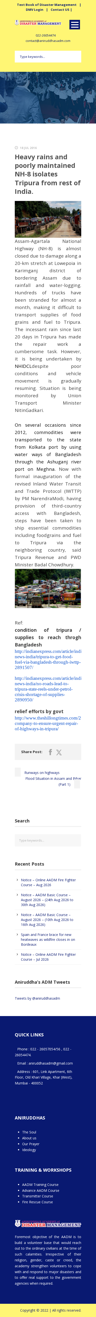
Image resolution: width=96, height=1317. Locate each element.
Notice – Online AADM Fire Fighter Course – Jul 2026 (48, 957)
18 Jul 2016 (28, 148)
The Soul (29, 1132)
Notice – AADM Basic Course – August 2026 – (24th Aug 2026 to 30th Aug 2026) (47, 900)
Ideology (29, 1149)
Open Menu (74, 24)
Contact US (60, 9)
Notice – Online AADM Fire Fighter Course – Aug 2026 (48, 882)
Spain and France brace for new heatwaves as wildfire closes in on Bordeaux (48, 939)
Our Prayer (30, 1144)
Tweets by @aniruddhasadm (37, 998)
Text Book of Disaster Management (47, 4)
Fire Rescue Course (37, 1202)
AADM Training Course (40, 1184)
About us (29, 1138)
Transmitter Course (37, 1196)
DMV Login (34, 9)
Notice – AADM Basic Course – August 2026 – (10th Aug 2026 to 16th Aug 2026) (47, 919)
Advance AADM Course (40, 1190)
